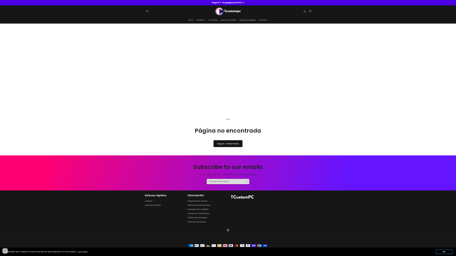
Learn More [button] (82, 252)
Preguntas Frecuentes (197, 201)
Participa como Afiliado (198, 209)
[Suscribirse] (246, 181)
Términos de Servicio (197, 222)
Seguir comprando (228, 143)
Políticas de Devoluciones (199, 205)
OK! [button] (444, 252)
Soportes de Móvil (153, 205)
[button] (147, 11)
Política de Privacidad (197, 217)
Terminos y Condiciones (198, 213)
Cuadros (148, 201)
